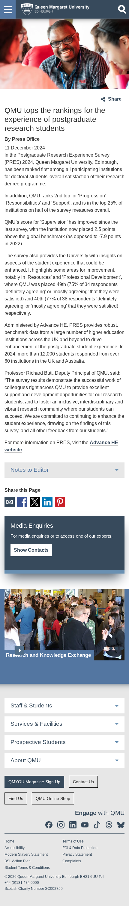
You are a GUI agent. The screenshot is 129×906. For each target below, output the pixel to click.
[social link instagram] (60, 824)
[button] (8, 9)
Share (115, 99)
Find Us (15, 798)
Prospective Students (38, 742)
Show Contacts (31, 550)
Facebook (22, 502)
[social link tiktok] (96, 824)
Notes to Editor (29, 470)
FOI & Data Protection (80, 848)
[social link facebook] (48, 824)
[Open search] (122, 9)
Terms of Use (73, 841)
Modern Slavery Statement (26, 854)
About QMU (25, 760)
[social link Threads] (108, 824)
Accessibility (14, 848)
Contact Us (83, 781)
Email (9, 502)
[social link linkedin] (72, 824)
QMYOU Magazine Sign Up (34, 781)
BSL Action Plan (17, 861)
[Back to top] (121, 898)
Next (19, 650)
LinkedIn (47, 502)
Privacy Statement (77, 854)
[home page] (53, 8)
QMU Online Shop (53, 798)
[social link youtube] (84, 824)
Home (9, 841)
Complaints (71, 861)
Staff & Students (31, 705)
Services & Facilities (36, 724)
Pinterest (60, 502)
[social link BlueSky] (120, 824)
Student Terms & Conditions (27, 868)
